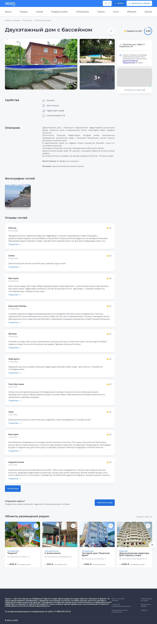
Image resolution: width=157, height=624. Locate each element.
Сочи (116, 11)
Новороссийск (59, 11)
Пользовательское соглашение (119, 611)
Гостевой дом (13, 551)
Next (152, 544)
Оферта (144, 610)
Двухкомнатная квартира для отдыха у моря (134, 554)
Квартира (123, 551)
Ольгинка (27, 20)
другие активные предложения (130, 62)
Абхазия (131, 11)
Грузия (148, 11)
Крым (8, 11)
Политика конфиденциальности (121, 605)
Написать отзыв (104, 502)
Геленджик (82, 11)
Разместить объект (146, 605)
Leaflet (149, 86)
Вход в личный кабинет (117, 600)
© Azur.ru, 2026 (11, 620)
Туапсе (101, 11)
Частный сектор (42, 20)
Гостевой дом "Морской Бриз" (96, 554)
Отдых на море (12, 20)
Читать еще (12, 488)
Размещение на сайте (146, 600)
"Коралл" (12, 553)
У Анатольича (52, 553)
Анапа (39, 11)
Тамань (24, 11)
